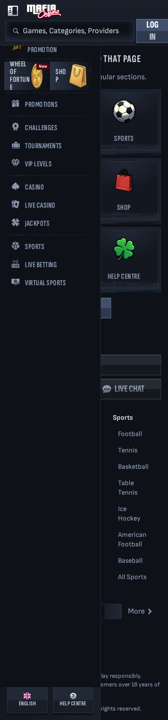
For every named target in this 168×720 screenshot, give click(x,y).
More (136, 611)
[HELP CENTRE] (124, 261)
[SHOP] (124, 192)
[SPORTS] (124, 123)
